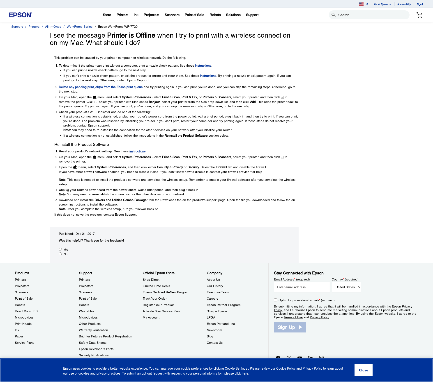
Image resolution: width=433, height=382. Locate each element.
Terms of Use (293, 317)
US (366, 4)
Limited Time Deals (156, 286)
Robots (20, 305)
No (65, 254)
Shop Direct (151, 279)
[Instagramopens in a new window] (321, 358)
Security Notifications (94, 355)
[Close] (364, 370)
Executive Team (218, 292)
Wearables (86, 311)
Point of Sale (24, 298)
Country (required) (345, 279)
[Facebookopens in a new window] (278, 358)
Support (17, 26)
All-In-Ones (53, 26)
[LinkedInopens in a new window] (310, 358)
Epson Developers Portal (96, 349)
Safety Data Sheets (92, 342)
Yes (66, 249)
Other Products (90, 323)
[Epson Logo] (20, 15)
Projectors (22, 286)
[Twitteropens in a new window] (289, 358)
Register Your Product (158, 305)
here (245, 373)
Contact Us (215, 342)
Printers (33, 26)
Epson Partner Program (224, 305)
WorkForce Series (79, 26)
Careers (212, 298)
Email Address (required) (292, 279)
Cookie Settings (236, 368)
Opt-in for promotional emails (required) (307, 300)
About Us (213, 279)
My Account (151, 317)
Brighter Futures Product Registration (105, 336)
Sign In (420, 4)
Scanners (21, 292)
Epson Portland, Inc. (221, 323)
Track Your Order (155, 298)
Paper (19, 336)
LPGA (211, 317)
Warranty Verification (93, 330)
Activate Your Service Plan (161, 311)
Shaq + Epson (217, 311)
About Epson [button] (381, 4)
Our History (215, 286)
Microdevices (24, 317)
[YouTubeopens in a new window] (300, 358)
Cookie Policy (285, 368)
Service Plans (24, 342)
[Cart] (419, 14)
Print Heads (23, 323)
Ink (17, 330)
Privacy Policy (319, 317)
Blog (210, 336)
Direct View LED (26, 311)
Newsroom (214, 330)
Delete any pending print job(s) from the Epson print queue (101, 87)
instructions (203, 65)
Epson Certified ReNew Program (166, 292)
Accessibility (404, 4)
